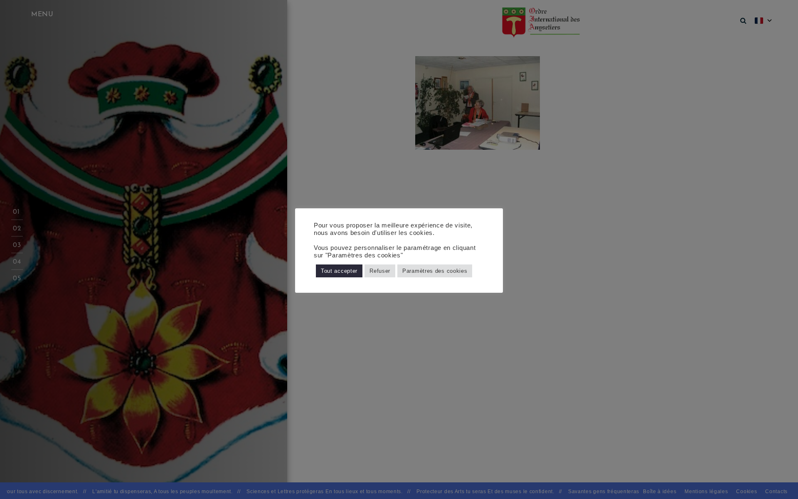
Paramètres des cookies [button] (434, 271)
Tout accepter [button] (339, 271)
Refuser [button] (379, 271)
